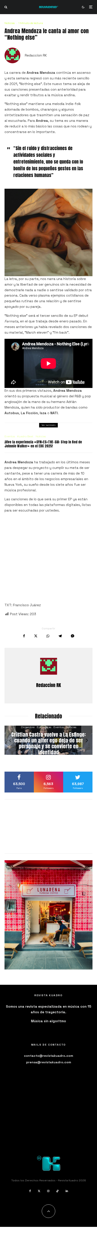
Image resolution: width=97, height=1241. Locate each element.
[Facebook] (30, 1191)
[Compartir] (24, 636)
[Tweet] (35, 636)
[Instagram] (48, 1191)
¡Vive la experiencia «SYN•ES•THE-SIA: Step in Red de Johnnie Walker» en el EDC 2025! (43, 444)
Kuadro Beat (25, 436)
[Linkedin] (66, 1191)
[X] (39, 1191)
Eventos (10, 436)
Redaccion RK (36, 55)
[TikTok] (57, 1191)
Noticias (10, 23)
